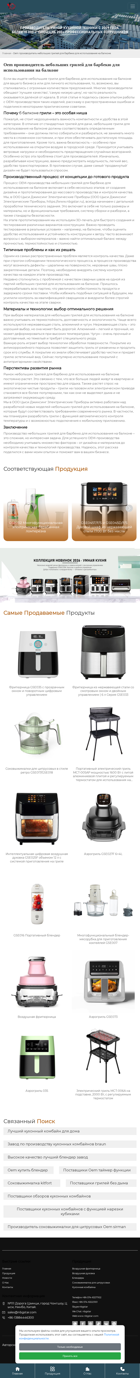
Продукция (52, 1371)
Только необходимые (70, 1346)
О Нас (87, 1371)
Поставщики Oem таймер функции (97, 1170)
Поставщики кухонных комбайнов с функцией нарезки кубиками (70, 1211)
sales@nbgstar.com (22, 1312)
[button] (129, 508)
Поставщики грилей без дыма (99, 1183)
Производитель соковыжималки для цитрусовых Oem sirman (67, 1227)
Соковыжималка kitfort (30, 1183)
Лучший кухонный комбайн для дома (44, 1131)
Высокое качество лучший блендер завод (48, 1157)
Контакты (122, 1371)
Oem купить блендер (28, 1170)
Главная (6, 53)
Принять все (70, 1355)
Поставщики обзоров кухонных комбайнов (49, 1196)
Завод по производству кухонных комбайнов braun (57, 1144)
